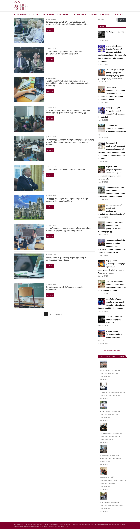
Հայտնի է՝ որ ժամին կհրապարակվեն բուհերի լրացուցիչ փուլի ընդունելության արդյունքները (113, 481)
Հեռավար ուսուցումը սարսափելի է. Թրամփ (65, 169)
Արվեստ (92, 14)
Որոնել (121, 20)
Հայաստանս (105, 14)
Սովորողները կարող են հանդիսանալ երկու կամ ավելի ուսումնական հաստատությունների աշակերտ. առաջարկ (70, 142)
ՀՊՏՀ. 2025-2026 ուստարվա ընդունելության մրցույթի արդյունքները (110, 414)
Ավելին (50, 30)
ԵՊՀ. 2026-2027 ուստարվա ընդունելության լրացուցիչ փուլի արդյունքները (111, 505)
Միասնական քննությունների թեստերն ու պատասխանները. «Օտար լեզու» (111, 458)
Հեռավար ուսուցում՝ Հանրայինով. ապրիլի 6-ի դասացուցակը (66, 288)
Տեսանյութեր (63, 14)
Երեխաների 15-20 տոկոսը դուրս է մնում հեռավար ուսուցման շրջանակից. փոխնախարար (68, 229)
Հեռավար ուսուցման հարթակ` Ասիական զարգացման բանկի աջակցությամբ (64, 53)
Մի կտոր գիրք (79, 14)
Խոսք (35, 14)
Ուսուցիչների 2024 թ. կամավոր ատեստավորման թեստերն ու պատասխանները (111, 436)
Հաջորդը (58, 314)
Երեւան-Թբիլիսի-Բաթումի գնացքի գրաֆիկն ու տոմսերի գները (112, 393)
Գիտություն (48, 14)
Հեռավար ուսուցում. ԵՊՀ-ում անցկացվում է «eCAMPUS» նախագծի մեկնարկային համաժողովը (68, 23)
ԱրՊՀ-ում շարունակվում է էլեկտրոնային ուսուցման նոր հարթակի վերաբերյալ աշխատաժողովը (69, 111)
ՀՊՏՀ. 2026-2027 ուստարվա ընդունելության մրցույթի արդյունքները (110, 373)
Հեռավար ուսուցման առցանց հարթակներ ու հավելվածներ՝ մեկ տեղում (66, 259)
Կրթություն (23, 14)
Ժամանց (117, 14)
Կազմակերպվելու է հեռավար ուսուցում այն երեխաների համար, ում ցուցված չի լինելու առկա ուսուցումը (68, 83)
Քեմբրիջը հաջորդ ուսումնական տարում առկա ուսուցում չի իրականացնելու (67, 200)
